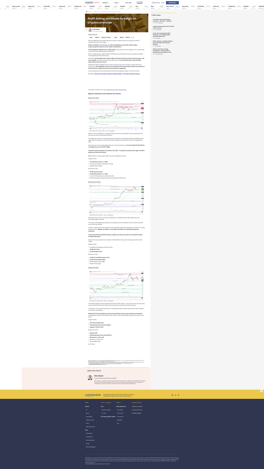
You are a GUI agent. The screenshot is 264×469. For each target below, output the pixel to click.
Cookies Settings (136, 413)
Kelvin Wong (158, 38)
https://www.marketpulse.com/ (96, 363)
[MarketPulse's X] (175, 395)
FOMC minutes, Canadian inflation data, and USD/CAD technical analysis (163, 42)
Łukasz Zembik (158, 29)
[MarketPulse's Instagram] (172, 395)
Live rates (128, 2)
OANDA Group (156, 3)
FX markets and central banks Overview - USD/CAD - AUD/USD (162, 20)
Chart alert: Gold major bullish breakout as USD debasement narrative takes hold (161, 34)
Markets (105, 2)
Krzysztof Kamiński (159, 53)
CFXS (162, 3)
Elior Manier (97, 29)
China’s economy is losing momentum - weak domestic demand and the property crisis (162, 50)
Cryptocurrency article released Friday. (116, 89)
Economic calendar (140, 2)
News (116, 2)
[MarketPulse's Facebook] (178, 395)
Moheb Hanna (160, 22)
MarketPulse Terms (127, 362)
